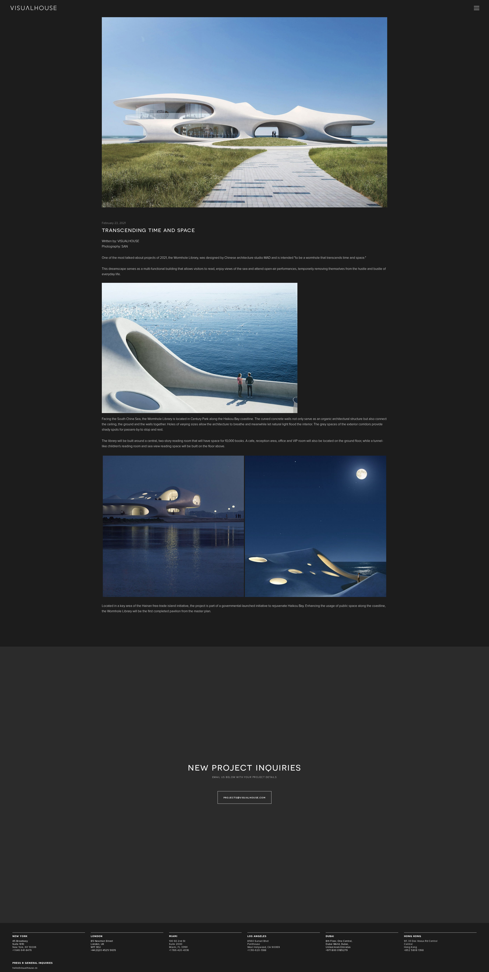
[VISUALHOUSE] (33, 8)
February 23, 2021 (114, 223)
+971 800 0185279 (337, 950)
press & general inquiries (32, 963)
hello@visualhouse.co (24, 968)
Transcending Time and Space (148, 230)
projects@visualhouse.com (244, 797)
